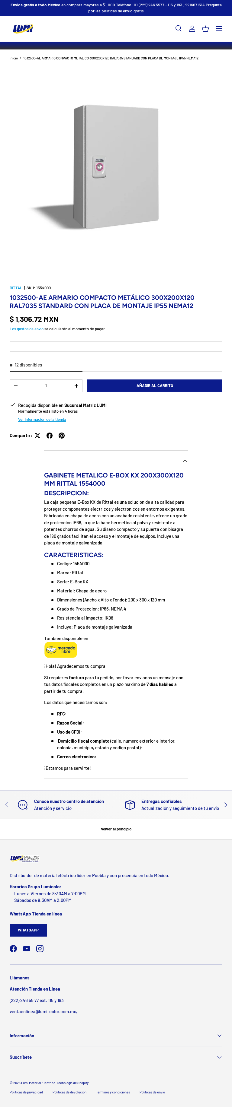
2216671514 (195, 4)
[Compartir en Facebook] (50, 436)
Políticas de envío (152, 1092)
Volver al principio (116, 828)
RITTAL (16, 287)
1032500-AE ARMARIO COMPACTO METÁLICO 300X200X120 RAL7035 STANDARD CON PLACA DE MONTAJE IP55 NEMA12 (110, 58)
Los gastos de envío (27, 328)
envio (128, 10)
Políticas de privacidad (26, 1092)
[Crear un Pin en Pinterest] (62, 436)
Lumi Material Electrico (38, 1083)
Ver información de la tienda (42, 419)
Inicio (14, 58)
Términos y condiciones (113, 1092)
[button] (205, 28)
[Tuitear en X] (37, 436)
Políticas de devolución (69, 1092)
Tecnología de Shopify (73, 1083)
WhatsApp (28, 930)
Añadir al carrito (155, 385)
